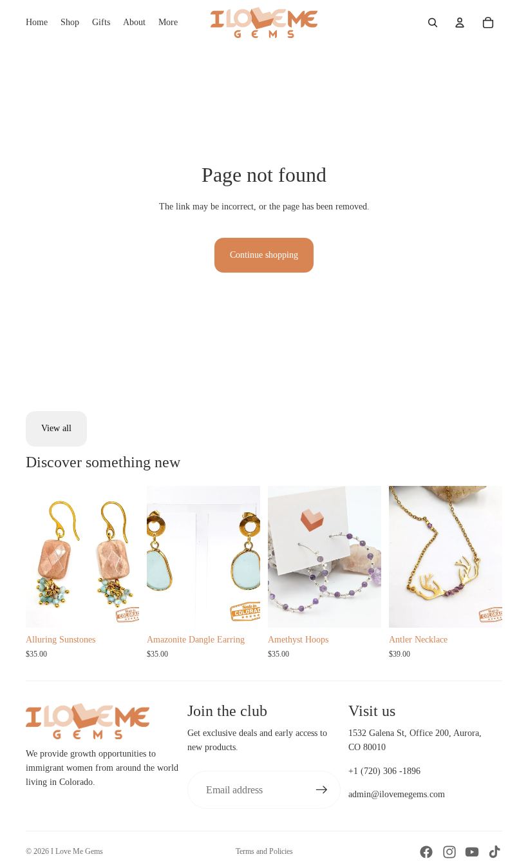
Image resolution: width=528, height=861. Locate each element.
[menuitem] (168, 22)
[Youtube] (472, 852)
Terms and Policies (264, 851)
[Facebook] (426, 852)
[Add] (240, 607)
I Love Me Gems (77, 851)
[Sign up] (321, 790)
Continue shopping (264, 255)
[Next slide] (125, 557)
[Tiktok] (494, 852)
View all (56, 428)
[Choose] (119, 607)
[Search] (433, 22)
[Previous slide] (40, 557)
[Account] (460, 22)
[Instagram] (449, 852)
